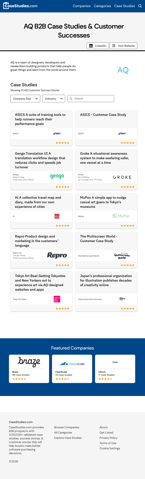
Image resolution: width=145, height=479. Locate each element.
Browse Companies (66, 427)
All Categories (63, 432)
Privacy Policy (108, 438)
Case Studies (124, 6)
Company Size (22, 98)
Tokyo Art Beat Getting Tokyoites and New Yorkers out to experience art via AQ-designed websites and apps (40, 282)
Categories (102, 6)
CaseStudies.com (21, 422)
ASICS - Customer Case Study (103, 114)
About (104, 427)
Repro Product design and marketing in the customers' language (36, 241)
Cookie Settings (110, 448)
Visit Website (126, 46)
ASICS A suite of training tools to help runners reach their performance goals (40, 119)
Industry (50, 98)
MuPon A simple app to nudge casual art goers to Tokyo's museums (103, 202)
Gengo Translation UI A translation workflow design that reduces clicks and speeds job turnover (40, 160)
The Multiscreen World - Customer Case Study (98, 238)
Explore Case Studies (68, 438)
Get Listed (106, 432)
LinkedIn (100, 46)
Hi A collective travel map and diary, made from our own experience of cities (38, 202)
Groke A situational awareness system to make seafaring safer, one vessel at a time (104, 158)
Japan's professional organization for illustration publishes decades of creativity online (106, 280)
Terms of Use (108, 443)
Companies (82, 6)
